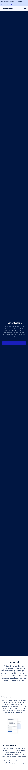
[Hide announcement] (26, 3)
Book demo (14, 343)
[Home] (7, 8)
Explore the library (5, 4)
